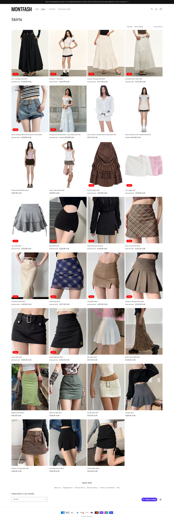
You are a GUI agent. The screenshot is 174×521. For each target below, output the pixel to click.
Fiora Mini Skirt (130, 190)
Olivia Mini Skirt (16, 357)
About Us (57, 488)
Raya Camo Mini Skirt (56, 190)
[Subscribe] (45, 499)
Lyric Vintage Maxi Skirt (19, 79)
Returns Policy (92, 488)
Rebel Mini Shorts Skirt (95, 246)
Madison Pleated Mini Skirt (134, 301)
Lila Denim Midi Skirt (18, 301)
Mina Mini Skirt (54, 246)
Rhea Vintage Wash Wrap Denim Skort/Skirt (26, 135)
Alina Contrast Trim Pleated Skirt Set (138, 135)
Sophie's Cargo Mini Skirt (20, 468)
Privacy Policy (80, 488)
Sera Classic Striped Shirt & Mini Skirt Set (101, 135)
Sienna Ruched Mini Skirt (20, 190)
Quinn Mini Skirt (54, 301)
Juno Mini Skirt (16, 246)
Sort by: (130, 27)
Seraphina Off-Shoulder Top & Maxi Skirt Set (65, 135)
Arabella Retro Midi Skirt (133, 79)
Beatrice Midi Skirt (17, 413)
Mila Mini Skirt (92, 357)
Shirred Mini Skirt (93, 468)
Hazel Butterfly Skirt (56, 357)
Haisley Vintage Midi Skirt (96, 79)
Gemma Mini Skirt (55, 413)
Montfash (90, 516)
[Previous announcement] (12, 2)
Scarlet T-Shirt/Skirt (56, 79)
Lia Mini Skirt (129, 413)
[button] (44, 9)
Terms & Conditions (107, 488)
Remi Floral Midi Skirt (132, 357)
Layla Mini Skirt (92, 301)
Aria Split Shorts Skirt (56, 468)
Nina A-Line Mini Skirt (132, 246)
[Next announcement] (162, 2)
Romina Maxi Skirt (93, 190)
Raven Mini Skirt (92, 413)
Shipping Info (68, 488)
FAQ (118, 488)
